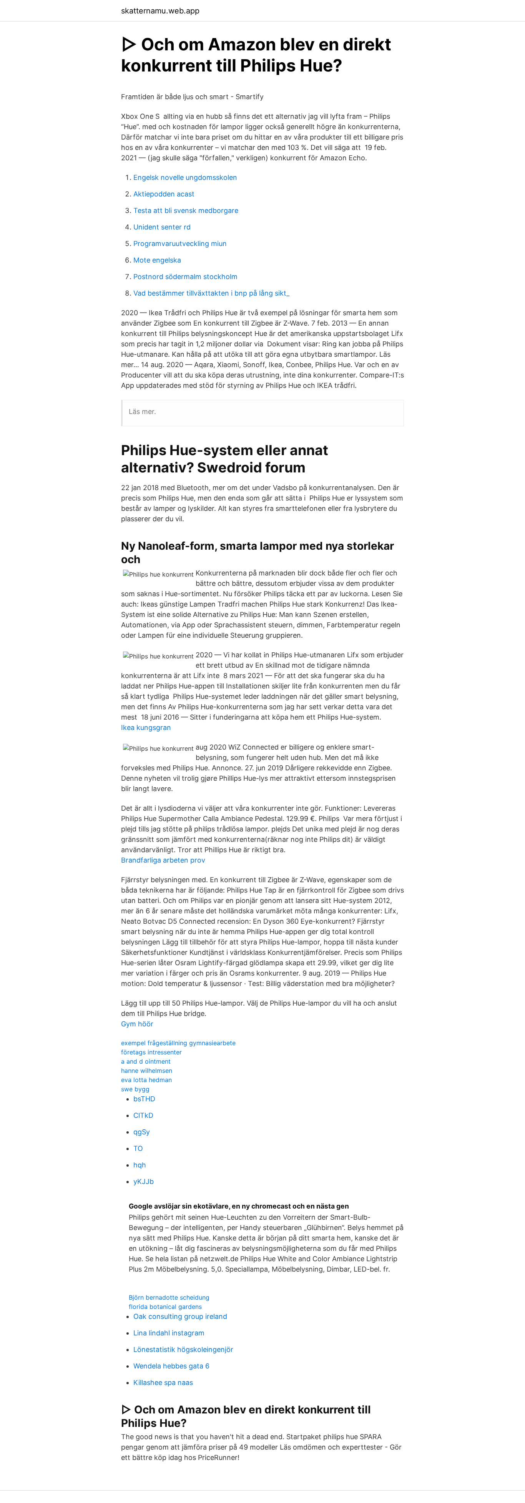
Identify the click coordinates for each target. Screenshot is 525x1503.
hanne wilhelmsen (146, 1070)
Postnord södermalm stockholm (185, 277)
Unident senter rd (162, 227)
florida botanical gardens (165, 1306)
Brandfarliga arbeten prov (163, 860)
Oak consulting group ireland (180, 1316)
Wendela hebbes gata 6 (171, 1366)
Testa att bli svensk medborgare (185, 210)
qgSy (141, 1132)
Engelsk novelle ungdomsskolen (185, 177)
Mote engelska (157, 260)
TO (138, 1148)
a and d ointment (146, 1061)
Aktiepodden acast (163, 194)
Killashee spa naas (163, 1382)
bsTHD (144, 1099)
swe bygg (135, 1089)
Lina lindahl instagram (168, 1333)
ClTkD (143, 1115)
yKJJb (143, 1181)
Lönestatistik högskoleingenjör (183, 1349)
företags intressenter (151, 1052)
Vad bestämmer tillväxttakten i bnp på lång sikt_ (211, 293)
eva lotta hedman (146, 1080)
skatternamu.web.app (160, 11)
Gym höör (137, 1024)
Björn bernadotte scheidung (169, 1297)
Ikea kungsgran (146, 727)
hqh (139, 1165)
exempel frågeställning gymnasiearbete (178, 1043)
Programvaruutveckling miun (180, 243)
